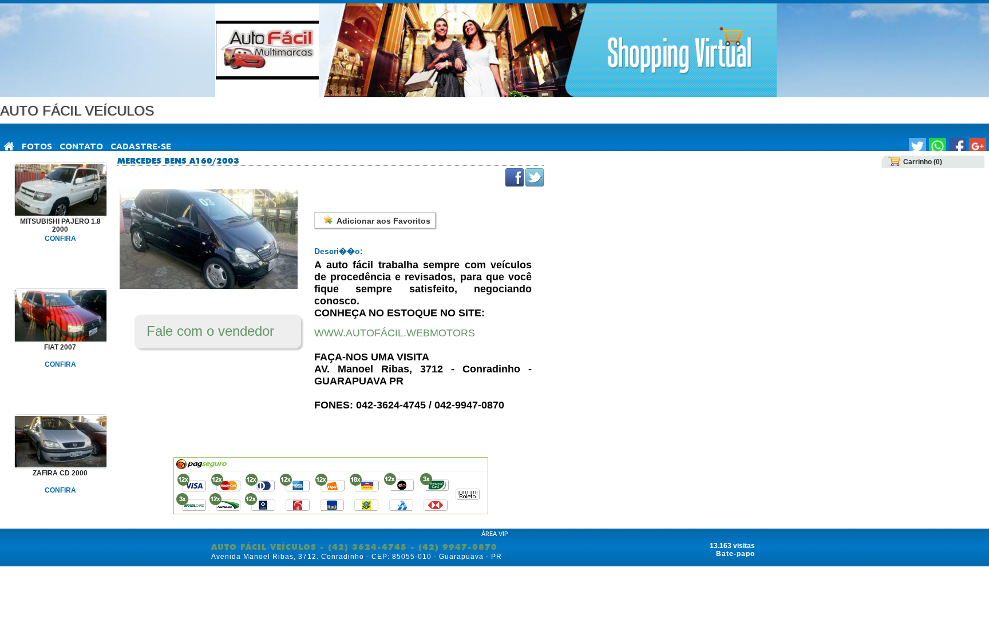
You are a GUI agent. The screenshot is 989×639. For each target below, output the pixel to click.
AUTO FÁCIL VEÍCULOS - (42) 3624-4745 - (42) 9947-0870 (354, 546)
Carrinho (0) (922, 162)
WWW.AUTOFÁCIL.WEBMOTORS (394, 333)
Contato (81, 146)
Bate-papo (735, 554)
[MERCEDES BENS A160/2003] (209, 287)
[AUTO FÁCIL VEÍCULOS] (9, 147)
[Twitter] (917, 146)
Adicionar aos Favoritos (383, 220)
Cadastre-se (140, 146)
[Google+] (977, 146)
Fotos (37, 146)
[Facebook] (957, 146)
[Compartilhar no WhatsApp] (937, 146)
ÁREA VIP (494, 533)
